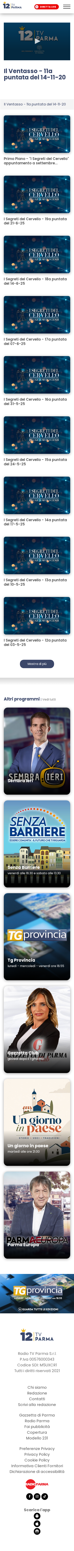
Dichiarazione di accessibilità (37, 1471)
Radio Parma (37, 1421)
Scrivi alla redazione (37, 1404)
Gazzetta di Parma (37, 1415)
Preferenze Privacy (37, 1448)
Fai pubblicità (37, 1426)
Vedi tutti (49, 699)
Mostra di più (37, 664)
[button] (37, 41)
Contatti (37, 1399)
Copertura (37, 1432)
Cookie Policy (37, 1460)
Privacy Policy (37, 1454)
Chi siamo (37, 1387)
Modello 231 (37, 1438)
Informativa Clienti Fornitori (37, 1466)
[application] (37, 41)
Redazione (37, 1393)
